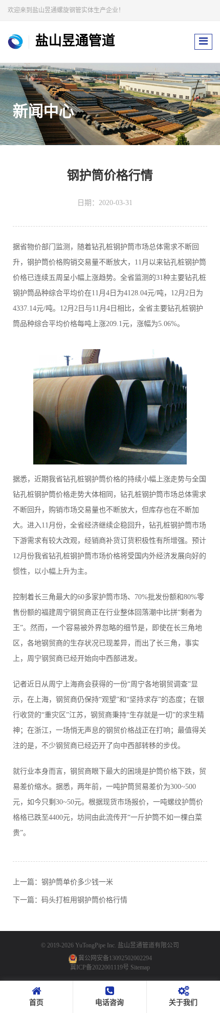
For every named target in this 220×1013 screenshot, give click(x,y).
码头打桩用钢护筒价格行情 (84, 900)
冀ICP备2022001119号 (99, 967)
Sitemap (140, 967)
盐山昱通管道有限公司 (148, 945)
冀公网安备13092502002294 (115, 958)
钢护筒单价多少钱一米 (77, 882)
